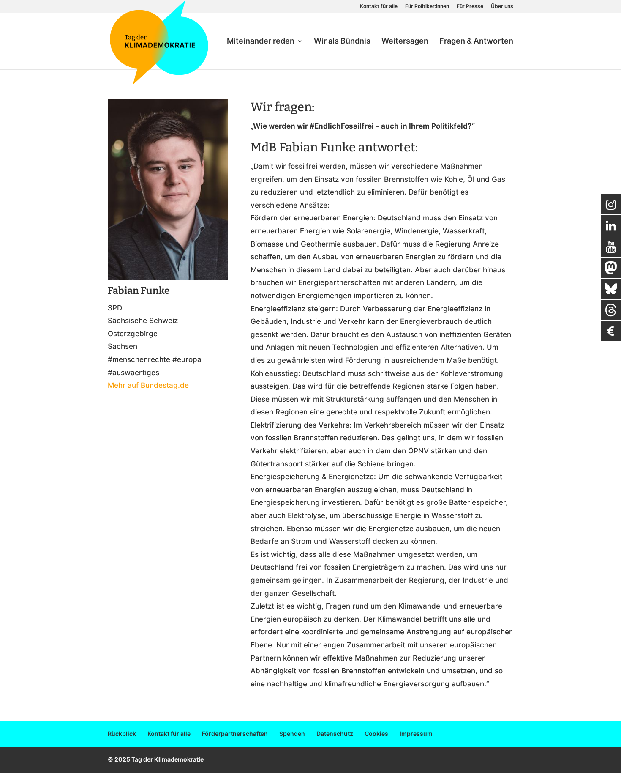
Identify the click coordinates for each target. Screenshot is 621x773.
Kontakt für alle (379, 6)
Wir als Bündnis (342, 41)
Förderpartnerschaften (235, 733)
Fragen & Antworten (476, 41)
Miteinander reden (260, 41)
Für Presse (470, 6)
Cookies (376, 733)
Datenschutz (334, 733)
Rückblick (122, 733)
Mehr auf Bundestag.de (148, 385)
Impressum (416, 733)
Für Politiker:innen (427, 6)
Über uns (502, 6)
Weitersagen (404, 41)
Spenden (292, 733)
